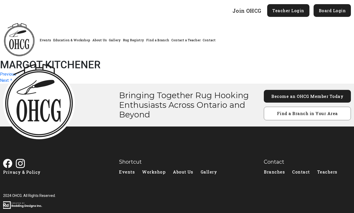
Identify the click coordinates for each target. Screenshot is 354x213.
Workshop (154, 172)
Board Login (332, 10)
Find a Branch (157, 40)
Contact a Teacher (186, 40)
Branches (274, 172)
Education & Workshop (71, 40)
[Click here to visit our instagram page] (22, 164)
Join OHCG (246, 11)
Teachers (327, 172)
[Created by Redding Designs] (177, 205)
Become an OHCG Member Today (307, 96)
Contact (209, 40)
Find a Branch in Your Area (307, 113)
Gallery (115, 40)
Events (45, 40)
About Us (99, 40)
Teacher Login (288, 10)
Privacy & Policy (22, 172)
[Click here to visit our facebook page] (9, 164)
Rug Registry (133, 40)
